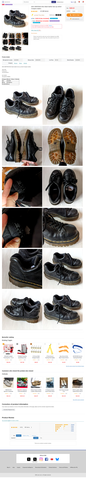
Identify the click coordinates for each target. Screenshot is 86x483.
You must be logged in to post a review (10, 420)
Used (45, 21)
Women (15, 63)
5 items (72, 426)
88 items (27, 427)
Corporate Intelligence (28, 467)
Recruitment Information (40, 467)
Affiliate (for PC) (74, 467)
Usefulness (34, 435)
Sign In (72, 2)
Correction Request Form (9, 409)
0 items (72, 430)
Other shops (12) (36, 30)
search (53, 2)
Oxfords (25, 63)
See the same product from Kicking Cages (75, 366)
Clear (41, 437)
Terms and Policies (63, 467)
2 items (72, 427)
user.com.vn (7, 1)
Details (50, 25)
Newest (18, 435)
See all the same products (78, 399)
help (14, 467)
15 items (72, 424)
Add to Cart (76, 15)
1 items (72, 429)
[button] (83, 2)
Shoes (20, 63)
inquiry (18, 467)
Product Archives (53, 467)
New (44, 18)
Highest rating (26, 435)
